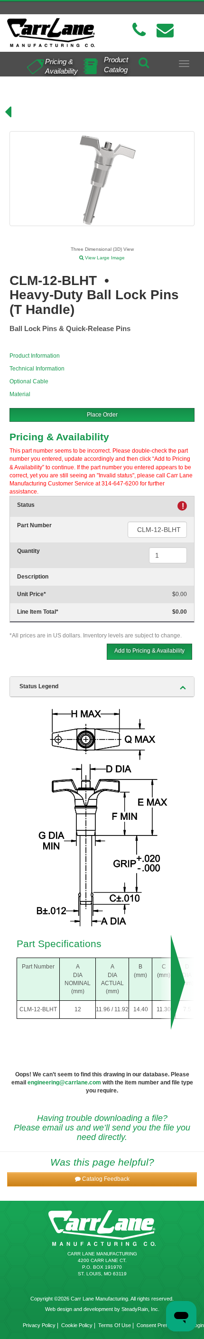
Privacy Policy (39, 1325)
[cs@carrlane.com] (165, 30)
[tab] (102, 687)
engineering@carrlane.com (64, 1082)
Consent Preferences (161, 1325)
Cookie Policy (77, 1325)
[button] (102, 1179)
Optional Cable (28, 381)
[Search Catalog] (144, 61)
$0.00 (179, 594)
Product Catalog (116, 65)
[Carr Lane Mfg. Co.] (51, 32)
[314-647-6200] (139, 30)
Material (19, 394)
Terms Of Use (114, 1325)
